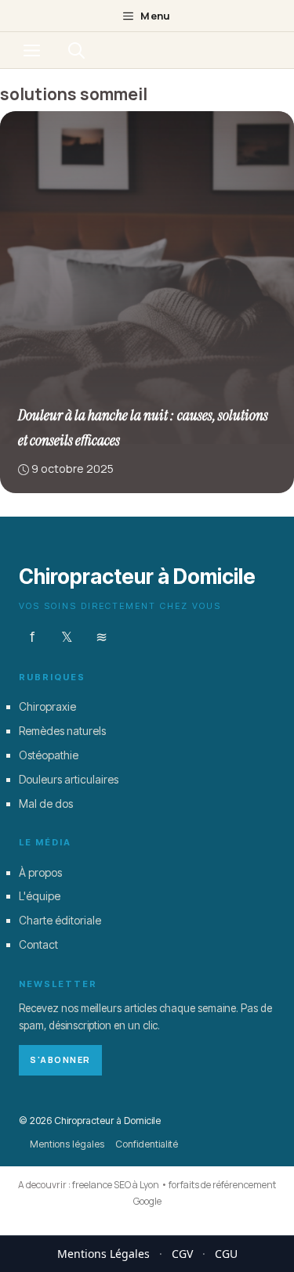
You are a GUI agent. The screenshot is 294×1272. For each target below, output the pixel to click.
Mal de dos (46, 802)
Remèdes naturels (62, 730)
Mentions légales (67, 1143)
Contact (38, 943)
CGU (226, 1253)
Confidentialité (146, 1143)
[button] (76, 50)
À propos (40, 871)
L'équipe (39, 896)
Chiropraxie (47, 706)
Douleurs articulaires (68, 778)
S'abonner (60, 1059)
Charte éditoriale (60, 920)
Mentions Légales (103, 1253)
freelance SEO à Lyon (115, 1184)
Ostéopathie (48, 754)
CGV (182, 1253)
